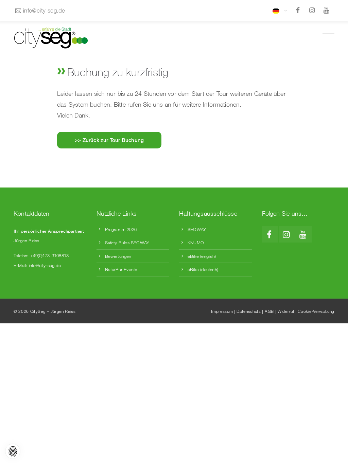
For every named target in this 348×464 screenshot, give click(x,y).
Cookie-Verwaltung (316, 311)
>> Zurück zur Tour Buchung (109, 140)
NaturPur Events (121, 269)
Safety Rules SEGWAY (127, 242)
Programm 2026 (121, 229)
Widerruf (286, 311)
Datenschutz (249, 311)
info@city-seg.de (44, 10)
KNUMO (196, 242)
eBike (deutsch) (203, 269)
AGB (269, 311)
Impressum (222, 311)
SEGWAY (197, 229)
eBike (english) (202, 256)
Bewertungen (118, 256)
